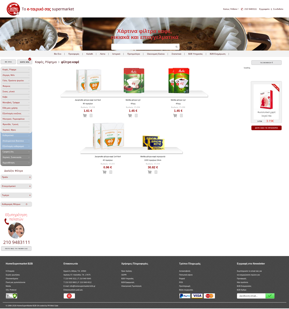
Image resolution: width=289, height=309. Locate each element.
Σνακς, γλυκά (9, 91)
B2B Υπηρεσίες (127, 279)
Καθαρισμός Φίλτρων (14, 204)
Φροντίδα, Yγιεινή (10, 124)
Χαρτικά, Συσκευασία (12, 157)
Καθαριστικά (8, 135)
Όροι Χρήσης (126, 271)
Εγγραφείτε (264, 9)
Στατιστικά (176, 54)
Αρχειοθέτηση (8, 163)
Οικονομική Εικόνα (156, 54)
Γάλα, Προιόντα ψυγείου (13, 80)
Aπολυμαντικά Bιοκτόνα (13, 141)
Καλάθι (89, 54)
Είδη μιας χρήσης (10, 108)
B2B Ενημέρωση (217, 54)
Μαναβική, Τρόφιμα (11, 102)
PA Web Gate (53, 306)
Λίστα (102, 54)
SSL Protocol (11, 290)
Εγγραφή (270, 295)
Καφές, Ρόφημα (9, 69)
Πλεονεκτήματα (12, 279)
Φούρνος (6, 86)
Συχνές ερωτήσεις (13, 275)
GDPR (124, 275)
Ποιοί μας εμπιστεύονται (15, 282)
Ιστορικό (116, 54)
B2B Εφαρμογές (127, 282)
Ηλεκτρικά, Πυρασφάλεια (14, 119)
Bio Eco (57, 54)
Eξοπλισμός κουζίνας (12, 113)
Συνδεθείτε (278, 9)
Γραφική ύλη (8, 152)
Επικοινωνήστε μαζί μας (73, 290)
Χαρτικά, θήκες (9, 130)
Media (8, 286)
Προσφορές (73, 54)
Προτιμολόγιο (133, 54)
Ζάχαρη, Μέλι (9, 75)
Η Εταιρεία (10, 271)
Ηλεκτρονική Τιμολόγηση (131, 286)
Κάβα (5, 97)
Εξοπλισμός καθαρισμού (13, 146)
